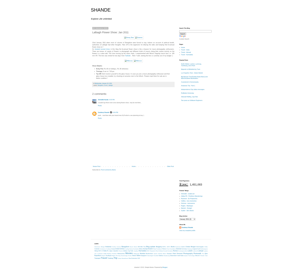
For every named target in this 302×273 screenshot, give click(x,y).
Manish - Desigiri (186, 208)
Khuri (157, 251)
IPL (108, 251)
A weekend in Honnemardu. (190, 82)
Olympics (169, 253)
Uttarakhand (125, 258)
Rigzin (113, 255)
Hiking (96, 251)
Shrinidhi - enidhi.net (187, 194)
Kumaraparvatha (182, 251)
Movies (129, 253)
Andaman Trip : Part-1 (188, 86)
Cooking (108, 249)
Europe (145, 249)
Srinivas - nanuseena (188, 203)
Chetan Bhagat (190, 247)
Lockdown (100, 253)
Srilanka (161, 255)
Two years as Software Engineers (191, 100)
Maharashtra (121, 253)
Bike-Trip (143, 246)
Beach (131, 246)
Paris (174, 253)
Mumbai (142, 253)
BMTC (168, 246)
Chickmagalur (200, 246)
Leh (95, 253)
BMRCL (164, 246)
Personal (179, 253)
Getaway (189, 249)
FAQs (154, 249)
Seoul (134, 255)
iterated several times (102, 49)
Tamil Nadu (180, 255)
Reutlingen (109, 255)
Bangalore (100, 85)
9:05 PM (112, 100)
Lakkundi (195, 251)
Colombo (96, 249)
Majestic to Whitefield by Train (190, 69)
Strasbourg (167, 255)
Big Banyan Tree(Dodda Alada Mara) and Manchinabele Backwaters (194, 77)
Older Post (170, 166)
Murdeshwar (149, 253)
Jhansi (120, 251)
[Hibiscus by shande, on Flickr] (128, 61)
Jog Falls (130, 251)
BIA (139, 246)
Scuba (130, 255)
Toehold (127, 56)
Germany (184, 249)
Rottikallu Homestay (187, 93)
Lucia (104, 253)
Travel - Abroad (186, 52)
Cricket (117, 249)
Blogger (164, 267)
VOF (138, 258)
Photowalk (197, 253)
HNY (99, 251)
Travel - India (185, 50)
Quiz (206, 253)
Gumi (198, 249)
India (105, 251)
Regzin (103, 255)
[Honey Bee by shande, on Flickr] (129, 37)
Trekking (110, 258)
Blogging (159, 247)
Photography (188, 253)
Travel (104, 258)
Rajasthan (97, 255)
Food (168, 249)
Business (177, 246)
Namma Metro (162, 253)
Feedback (159, 249)
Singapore (144, 255)
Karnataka (142, 251)
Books (173, 247)
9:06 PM (115, 112)
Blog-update (150, 247)
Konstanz (170, 251)
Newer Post (96, 166)
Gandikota (173, 249)
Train (206, 255)
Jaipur (111, 251)
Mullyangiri (136, 253)
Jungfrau (136, 251)
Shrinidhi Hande (103, 100)
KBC (148, 251)
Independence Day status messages (192, 89)
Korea (175, 251)
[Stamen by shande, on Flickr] (138, 37)
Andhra (114, 246)
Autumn (119, 246)
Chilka (206, 246)
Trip (115, 258)
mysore (155, 253)
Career (183, 246)
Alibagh (103, 246)
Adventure (97, 246)
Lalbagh (110, 85)
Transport (97, 258)
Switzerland (173, 255)
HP (102, 251)
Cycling (127, 249)
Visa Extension (133, 258)
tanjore (186, 255)
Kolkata (161, 251)
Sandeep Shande (103, 112)
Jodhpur (125, 251)
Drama (131, 249)
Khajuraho (152, 251)
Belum (135, 246)
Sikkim (138, 255)
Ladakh (190, 251)
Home (134, 166)
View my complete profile (187, 230)
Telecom (197, 255)
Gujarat (195, 249)
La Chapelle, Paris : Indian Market (192, 73)
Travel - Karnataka (187, 55)
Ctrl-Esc (122, 249)
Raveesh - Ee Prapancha (189, 198)
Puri (203, 253)
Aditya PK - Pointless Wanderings (192, 196)
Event (105, 85)
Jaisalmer (116, 251)
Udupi (119, 258)
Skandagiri (150, 255)
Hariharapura (204, 249)
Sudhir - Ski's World (187, 210)
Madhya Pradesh (112, 253)
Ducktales (136, 249)
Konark (165, 251)
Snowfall (155, 255)
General (178, 249)
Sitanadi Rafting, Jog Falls (189, 97)
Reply (100, 105)
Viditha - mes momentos (189, 201)
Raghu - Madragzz (187, 206)
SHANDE (101, 9)
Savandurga (124, 255)
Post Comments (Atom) (108, 170)
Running (118, 255)
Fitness (164, 249)
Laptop (206, 251)
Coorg (112, 249)
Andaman (108, 247)
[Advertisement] (133, 159)
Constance (103, 249)
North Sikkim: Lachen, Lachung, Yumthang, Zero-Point (191, 64)
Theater (202, 255)
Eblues (141, 249)
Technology (191, 255)
